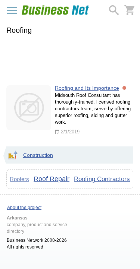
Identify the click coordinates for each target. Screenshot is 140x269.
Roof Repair (51, 179)
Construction (38, 155)
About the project (24, 207)
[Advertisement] (69, 58)
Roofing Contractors (102, 178)
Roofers (19, 179)
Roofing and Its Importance (87, 88)
